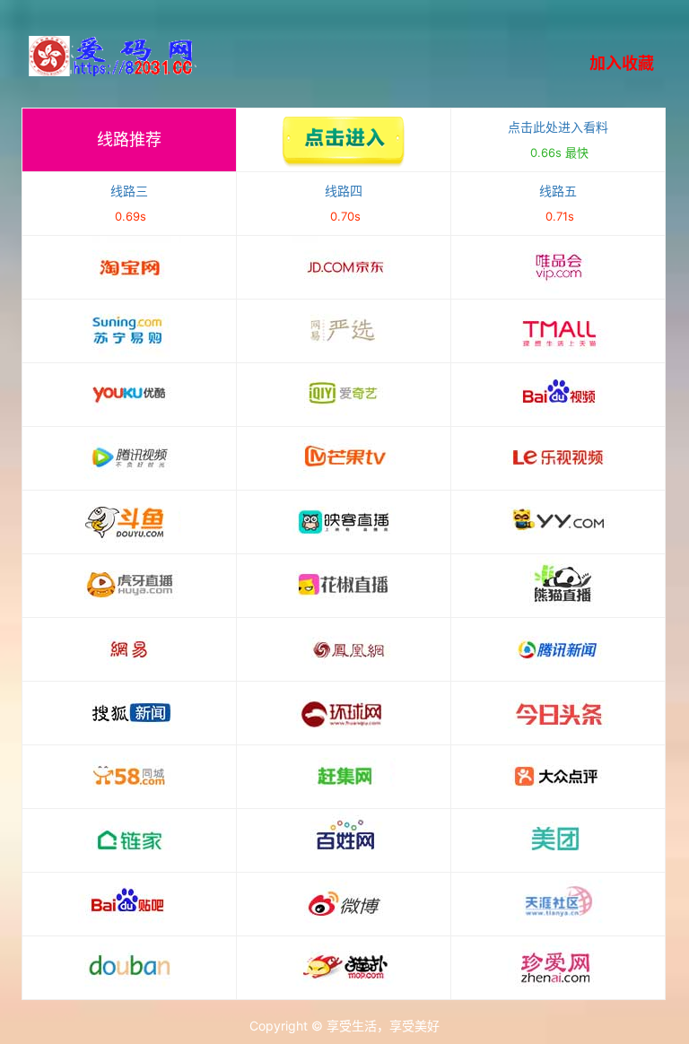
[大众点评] (558, 776)
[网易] (129, 649)
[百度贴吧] (129, 904)
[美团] (558, 840)
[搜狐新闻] (129, 713)
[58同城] (129, 776)
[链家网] (129, 840)
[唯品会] (558, 267)
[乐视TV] (558, 458)
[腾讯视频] (129, 458)
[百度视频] (558, 394)
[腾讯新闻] (558, 649)
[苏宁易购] (129, 331)
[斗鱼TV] (129, 522)
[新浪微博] (343, 904)
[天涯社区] (558, 904)
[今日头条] (558, 713)
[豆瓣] (129, 967)
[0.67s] (343, 140)
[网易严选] (343, 331)
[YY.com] (558, 522)
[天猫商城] (558, 331)
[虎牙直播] (129, 585)
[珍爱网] (558, 967)
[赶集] (343, 776)
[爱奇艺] (343, 394)
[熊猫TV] (558, 585)
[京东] (343, 267)
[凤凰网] (343, 649)
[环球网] (343, 713)
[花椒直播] (343, 585)
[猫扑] (343, 967)
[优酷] (129, 394)
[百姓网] (343, 840)
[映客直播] (343, 522)
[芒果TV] (343, 458)
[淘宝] (129, 267)
